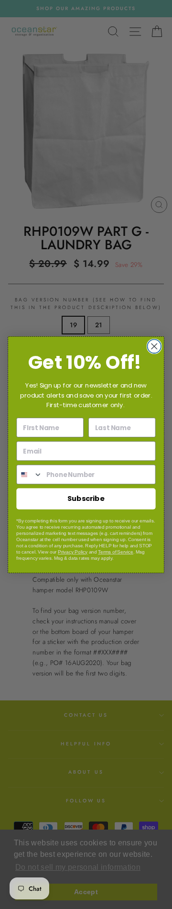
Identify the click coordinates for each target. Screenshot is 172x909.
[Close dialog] (154, 346)
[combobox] (29, 474)
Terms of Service (115, 551)
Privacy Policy (72, 551)
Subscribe (86, 498)
